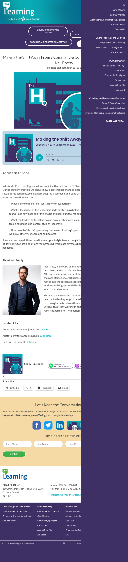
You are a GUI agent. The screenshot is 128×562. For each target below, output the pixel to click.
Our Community (117, 60)
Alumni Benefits (117, 85)
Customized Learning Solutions (110, 108)
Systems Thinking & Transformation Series (105, 113)
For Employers (118, 24)
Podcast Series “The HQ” (113, 65)
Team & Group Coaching (113, 103)
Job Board (120, 90)
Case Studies (119, 70)
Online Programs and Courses (110, 37)
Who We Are (119, 10)
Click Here (45, 329)
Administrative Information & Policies (107, 19)
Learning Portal (115, 121)
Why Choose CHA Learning (112, 42)
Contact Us (120, 29)
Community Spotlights (114, 75)
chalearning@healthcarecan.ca (66, 494)
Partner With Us (117, 15)
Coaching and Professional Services (107, 98)
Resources (120, 80)
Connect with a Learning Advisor (110, 47)
